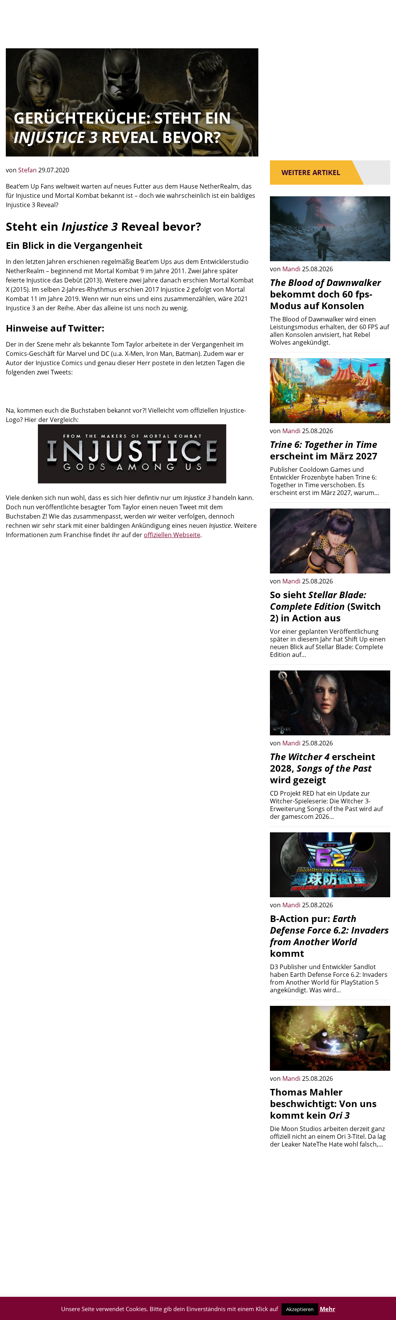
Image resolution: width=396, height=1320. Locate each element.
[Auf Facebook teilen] (378, 249)
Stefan (28, 170)
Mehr (327, 1309)
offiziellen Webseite (172, 535)
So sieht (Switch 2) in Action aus (325, 606)
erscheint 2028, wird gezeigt (322, 768)
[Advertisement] (132, 615)
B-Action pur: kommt (329, 935)
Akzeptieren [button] (300, 1309)
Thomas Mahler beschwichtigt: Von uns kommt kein (323, 1103)
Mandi (292, 269)
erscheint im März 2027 (323, 450)
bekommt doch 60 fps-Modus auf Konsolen (325, 294)
